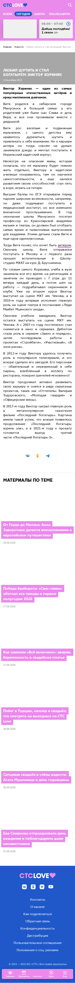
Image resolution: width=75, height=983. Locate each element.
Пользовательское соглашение (38, 943)
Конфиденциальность (37, 928)
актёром (64, 245)
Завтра (39, 14)
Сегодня (23, 14)
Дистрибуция (37, 936)
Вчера (7, 14)
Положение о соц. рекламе (37, 950)
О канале (37, 907)
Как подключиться (37, 914)
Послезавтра (59, 14)
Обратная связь (37, 921)
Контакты (37, 899)
